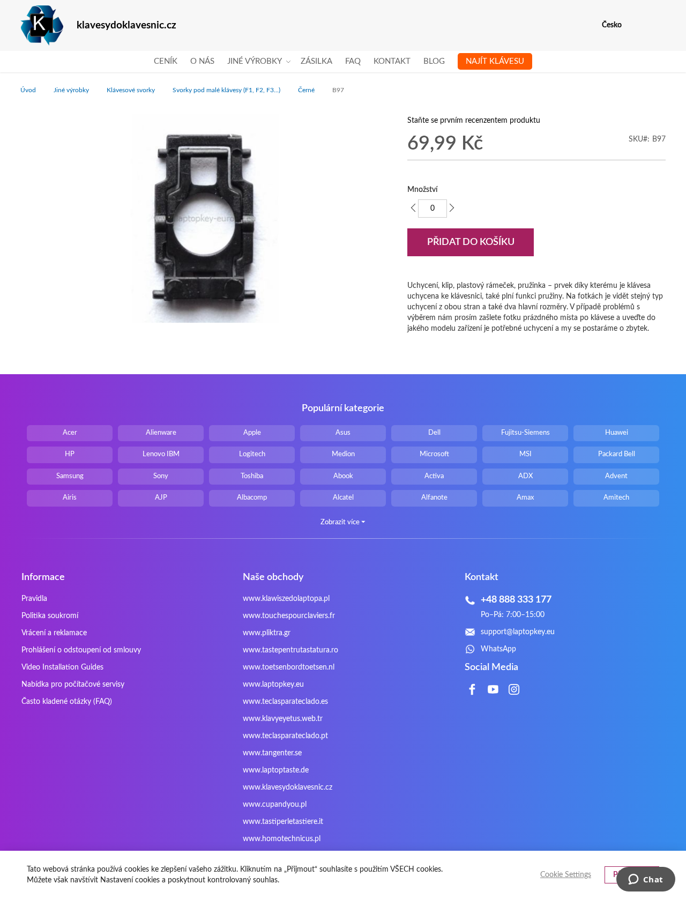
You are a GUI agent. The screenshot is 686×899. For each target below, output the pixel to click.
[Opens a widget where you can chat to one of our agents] (645, 880)
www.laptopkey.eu (273, 684)
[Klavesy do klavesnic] (41, 25)
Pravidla (34, 599)
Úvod (28, 90)
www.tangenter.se (272, 753)
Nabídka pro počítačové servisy (72, 684)
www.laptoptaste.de (276, 770)
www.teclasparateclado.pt (285, 736)
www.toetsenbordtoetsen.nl (288, 667)
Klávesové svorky (131, 90)
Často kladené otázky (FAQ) (66, 701)
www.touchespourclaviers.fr (289, 616)
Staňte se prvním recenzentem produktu (473, 120)
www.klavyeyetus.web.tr (283, 719)
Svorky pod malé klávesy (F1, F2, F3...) (226, 90)
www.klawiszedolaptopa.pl (286, 599)
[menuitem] (165, 61)
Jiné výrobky (71, 90)
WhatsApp (498, 649)
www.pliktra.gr (266, 633)
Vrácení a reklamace (54, 633)
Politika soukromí (49, 616)
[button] (659, 25)
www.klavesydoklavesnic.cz (287, 787)
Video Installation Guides (62, 667)
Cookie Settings (565, 875)
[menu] (343, 61)
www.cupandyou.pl (275, 804)
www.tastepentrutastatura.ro (290, 650)
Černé (306, 90)
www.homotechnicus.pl (281, 839)
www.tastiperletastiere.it (283, 822)
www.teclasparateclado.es (285, 701)
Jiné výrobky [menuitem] (254, 61)
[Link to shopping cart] (637, 25)
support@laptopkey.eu (518, 632)
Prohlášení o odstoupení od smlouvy (81, 650)
